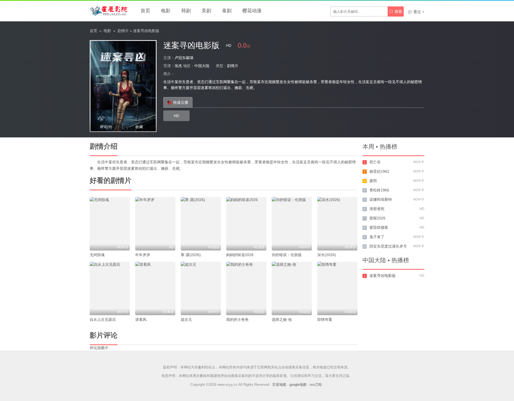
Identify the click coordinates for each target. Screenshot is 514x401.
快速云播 (180, 102)
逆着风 (140, 319)
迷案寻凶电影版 (382, 275)
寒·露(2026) (191, 255)
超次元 (186, 319)
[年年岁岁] (155, 223)
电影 (166, 10)
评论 (106, 127)
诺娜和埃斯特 (380, 199)
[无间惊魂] (110, 223)
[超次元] (201, 288)
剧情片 (123, 31)
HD (176, 116)
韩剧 (186, 10)
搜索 (395, 11)
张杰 (178, 66)
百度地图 (279, 385)
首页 (145, 10)
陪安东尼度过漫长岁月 (388, 246)
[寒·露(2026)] (201, 223)
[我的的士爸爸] (246, 288)
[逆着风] (155, 288)
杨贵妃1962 (379, 171)
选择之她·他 (282, 319)
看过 (414, 12)
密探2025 (377, 218)
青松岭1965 (379, 190)
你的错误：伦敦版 (287, 255)
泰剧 (227, 10)
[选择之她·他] (292, 288)
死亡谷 (375, 162)
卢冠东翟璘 (184, 58)
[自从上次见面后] (110, 288)
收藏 (139, 127)
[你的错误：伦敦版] (292, 223)
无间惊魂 (97, 255)
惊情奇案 (324, 319)
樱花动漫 (252, 10)
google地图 (298, 385)
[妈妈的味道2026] (246, 223)
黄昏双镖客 (378, 227)
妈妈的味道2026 (240, 255)
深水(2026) (326, 255)
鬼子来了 (376, 237)
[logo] (108, 10)
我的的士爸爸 (237, 319)
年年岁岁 (142, 255)
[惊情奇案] (337, 288)
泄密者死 (376, 209)
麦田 (373, 181)
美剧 (206, 10)
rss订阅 (316, 385)
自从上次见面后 (103, 319)
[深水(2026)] (337, 223)
